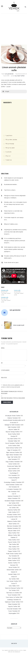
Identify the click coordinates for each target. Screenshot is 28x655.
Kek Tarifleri (12, 503)
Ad (2, 363)
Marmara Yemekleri (12, 526)
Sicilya (13, 576)
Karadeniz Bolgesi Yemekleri (13, 500)
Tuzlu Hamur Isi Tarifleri (13, 597)
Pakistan (13, 537)
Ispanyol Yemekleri (13, 496)
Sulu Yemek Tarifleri (12, 581)
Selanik (13, 572)
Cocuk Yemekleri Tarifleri (12, 443)
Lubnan (13, 519)
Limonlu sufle (17, 290)
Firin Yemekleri (13, 475)
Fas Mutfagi (13, 473)
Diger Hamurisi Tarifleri (12, 452)
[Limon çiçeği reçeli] (8, 325)
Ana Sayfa (14, 643)
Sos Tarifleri (12, 579)
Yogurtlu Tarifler (12, 606)
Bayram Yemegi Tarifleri (12, 431)
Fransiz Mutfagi (13, 477)
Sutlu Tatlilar (12, 586)
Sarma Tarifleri (13, 567)
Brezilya (13, 436)
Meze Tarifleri (12, 533)
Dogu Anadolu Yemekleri (13, 461)
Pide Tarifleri (12, 544)
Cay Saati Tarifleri (20, 76)
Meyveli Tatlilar (12, 530)
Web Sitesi (4, 377)
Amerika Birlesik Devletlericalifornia (13, 420)
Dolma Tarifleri (13, 464)
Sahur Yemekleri (12, 558)
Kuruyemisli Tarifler (12, 517)
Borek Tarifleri (12, 434)
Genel (13, 480)
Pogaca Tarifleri (12, 551)
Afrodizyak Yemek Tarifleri (12, 415)
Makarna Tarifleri (12, 521)
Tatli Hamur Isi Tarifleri (12, 592)
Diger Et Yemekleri (12, 450)
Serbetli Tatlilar (12, 574)
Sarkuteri (12, 565)
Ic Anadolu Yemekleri (13, 489)
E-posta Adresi (5, 370)
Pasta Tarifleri (12, 540)
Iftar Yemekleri (12, 491)
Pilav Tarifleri (12, 546)
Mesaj (3, 348)
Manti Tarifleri (13, 523)
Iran (13, 494)
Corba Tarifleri (12, 445)
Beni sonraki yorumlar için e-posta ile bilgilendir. (12, 392)
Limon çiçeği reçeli (18, 325)
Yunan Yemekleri (13, 611)
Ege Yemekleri (13, 468)
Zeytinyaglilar (12, 613)
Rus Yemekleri (13, 556)
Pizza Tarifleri (12, 549)
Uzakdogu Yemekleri (13, 599)
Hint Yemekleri (13, 487)
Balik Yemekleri (12, 427)
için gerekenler (9, 74)
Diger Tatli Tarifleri (12, 457)
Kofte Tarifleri (12, 512)
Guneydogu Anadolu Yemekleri (13, 482)
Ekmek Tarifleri (12, 471)
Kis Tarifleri (12, 507)
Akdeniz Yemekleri (12, 418)
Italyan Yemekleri (13, 498)
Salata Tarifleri (12, 560)
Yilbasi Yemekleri (12, 604)
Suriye (13, 583)
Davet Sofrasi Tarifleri (12, 448)
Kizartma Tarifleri (12, 510)
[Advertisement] (14, 30)
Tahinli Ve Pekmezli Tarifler (12, 588)
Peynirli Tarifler (12, 542)
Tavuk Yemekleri (12, 595)
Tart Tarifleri (12, 590)
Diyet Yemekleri (12, 459)
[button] (2, 6)
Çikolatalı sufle (4, 290)
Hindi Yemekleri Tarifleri (12, 484)
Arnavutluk (13, 422)
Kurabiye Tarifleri (12, 514)
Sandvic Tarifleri (12, 563)
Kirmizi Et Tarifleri (12, 505)
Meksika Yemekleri (13, 528)
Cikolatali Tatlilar (12, 441)
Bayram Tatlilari (13, 429)
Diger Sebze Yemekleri (12, 454)
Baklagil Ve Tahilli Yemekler (12, 425)
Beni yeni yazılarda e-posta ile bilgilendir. (13, 398)
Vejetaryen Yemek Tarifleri (12, 602)
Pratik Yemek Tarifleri (12, 553)
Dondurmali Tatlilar (12, 466)
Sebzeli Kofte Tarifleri (13, 569)
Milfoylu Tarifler (12, 535)
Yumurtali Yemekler (12, 609)
